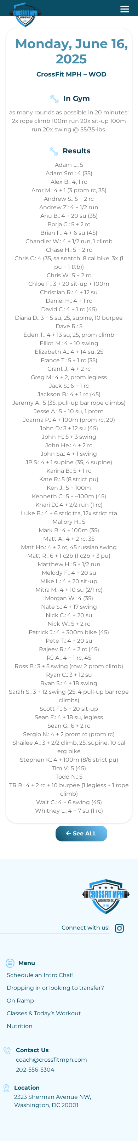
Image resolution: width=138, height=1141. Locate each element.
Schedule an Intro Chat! (40, 975)
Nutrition (20, 1026)
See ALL (84, 833)
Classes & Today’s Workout (44, 1013)
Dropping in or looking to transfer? (55, 987)
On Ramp (20, 1000)
